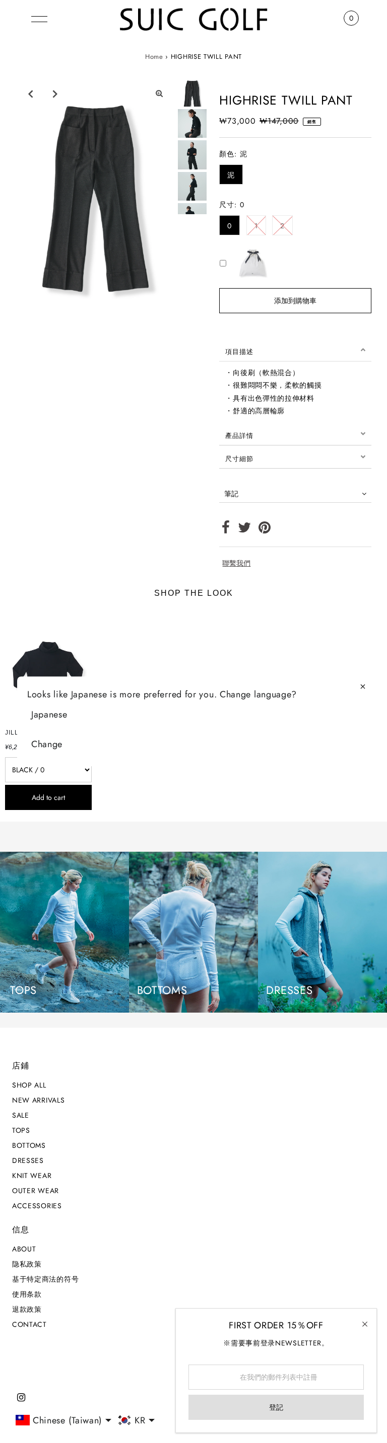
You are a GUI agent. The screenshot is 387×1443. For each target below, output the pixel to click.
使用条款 (27, 1294)
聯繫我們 (236, 563)
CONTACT (29, 1324)
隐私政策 (27, 1264)
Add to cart (48, 797)
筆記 (231, 494)
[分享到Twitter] (244, 530)
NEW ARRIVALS (38, 1100)
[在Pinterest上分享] (265, 530)
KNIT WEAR (31, 1175)
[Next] (55, 93)
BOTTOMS (29, 1145)
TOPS (21, 1130)
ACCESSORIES (37, 1206)
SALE (20, 1115)
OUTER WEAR (35, 1191)
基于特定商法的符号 (45, 1279)
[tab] (295, 350)
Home (154, 56)
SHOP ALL (29, 1085)
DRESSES (28, 1160)
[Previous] (30, 93)
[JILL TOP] (48, 666)
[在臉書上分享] (226, 530)
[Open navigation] (39, 18)
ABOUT (24, 1249)
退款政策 (27, 1309)
